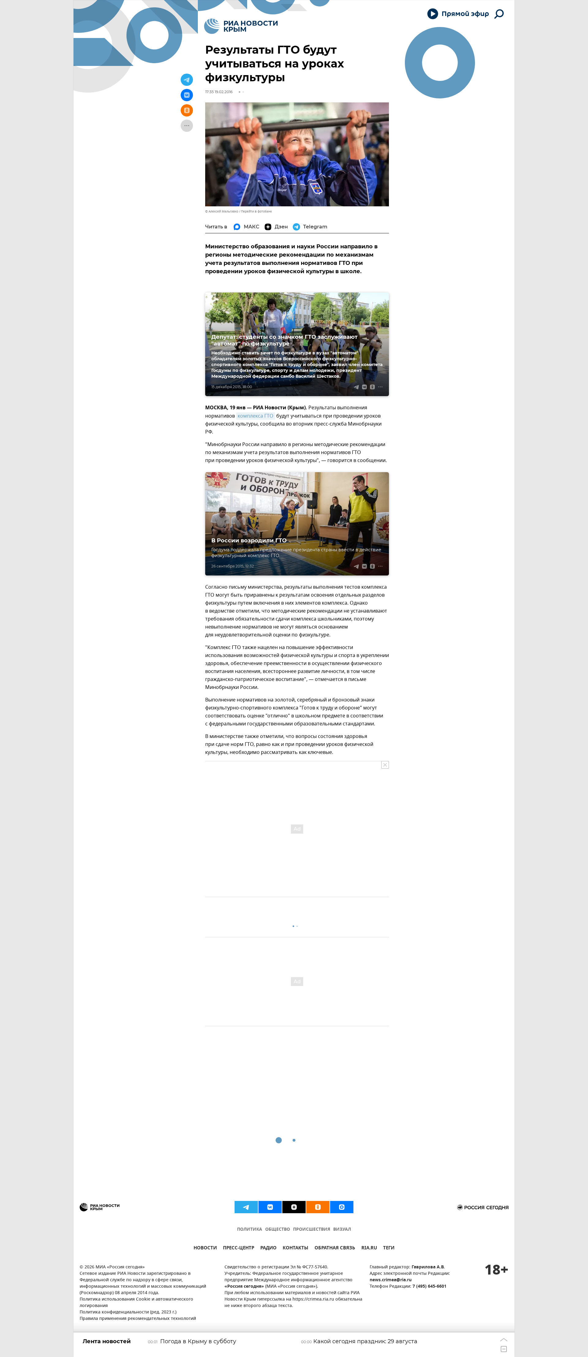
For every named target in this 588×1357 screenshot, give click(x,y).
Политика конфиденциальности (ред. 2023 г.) (128, 1312)
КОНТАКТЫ (295, 1248)
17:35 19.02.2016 (218, 92)
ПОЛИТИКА (249, 1229)
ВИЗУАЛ (342, 1229)
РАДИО (268, 1248)
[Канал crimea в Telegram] (246, 1207)
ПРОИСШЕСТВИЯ (311, 1229)
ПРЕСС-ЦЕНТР (238, 1248)
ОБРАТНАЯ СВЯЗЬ (335, 1248)
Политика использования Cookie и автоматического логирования (136, 1302)
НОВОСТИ (205, 1248)
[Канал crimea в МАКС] (341, 1207)
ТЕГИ (388, 1248)
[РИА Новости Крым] (240, 26)
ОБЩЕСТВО (277, 1229)
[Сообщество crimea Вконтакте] (270, 1207)
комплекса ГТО (255, 416)
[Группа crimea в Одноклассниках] (318, 1207)
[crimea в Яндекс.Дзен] (294, 1207)
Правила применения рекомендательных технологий (138, 1318)
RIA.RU (369, 1248)
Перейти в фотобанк (256, 211)
